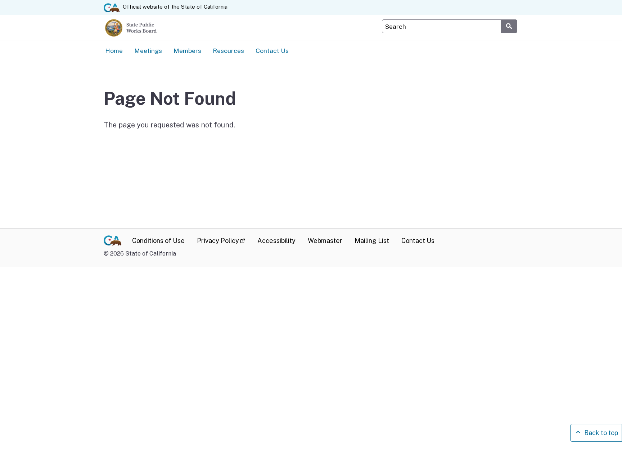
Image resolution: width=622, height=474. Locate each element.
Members (187, 50)
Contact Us (272, 50)
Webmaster (325, 240)
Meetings (148, 50)
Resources (228, 50)
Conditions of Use (158, 240)
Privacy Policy (221, 240)
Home (114, 50)
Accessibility (276, 240)
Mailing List (372, 240)
